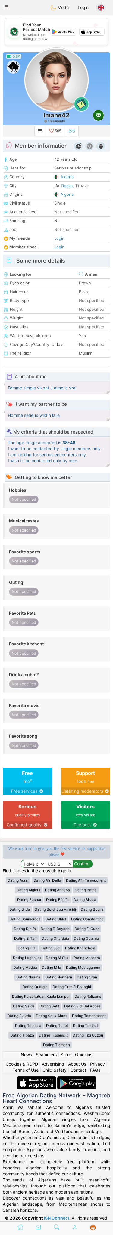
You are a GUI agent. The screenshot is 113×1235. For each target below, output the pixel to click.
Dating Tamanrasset (89, 1016)
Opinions (83, 1054)
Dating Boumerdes (24, 919)
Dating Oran (87, 977)
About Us (77, 1063)
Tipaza (67, 185)
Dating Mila (51, 967)
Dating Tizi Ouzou (88, 1035)
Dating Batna (86, 890)
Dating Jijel (50, 948)
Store (66, 1054)
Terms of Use (26, 1070)
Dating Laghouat (27, 957)
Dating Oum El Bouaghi (71, 986)
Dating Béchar (29, 899)
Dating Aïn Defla (47, 880)
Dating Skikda (19, 1016)
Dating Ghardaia (55, 938)
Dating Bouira (92, 909)
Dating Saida (24, 1006)
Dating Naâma (28, 977)
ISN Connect (56, 1217)
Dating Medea (25, 967)
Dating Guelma (86, 938)
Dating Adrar (18, 880)
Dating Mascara (86, 957)
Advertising (53, 1063)
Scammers (46, 1054)
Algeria (67, 176)
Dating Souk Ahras (51, 1016)
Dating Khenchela (80, 948)
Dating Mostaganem (83, 967)
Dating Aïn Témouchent (86, 880)
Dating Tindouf (85, 1025)
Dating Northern (58, 977)
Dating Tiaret (57, 1025)
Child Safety (54, 1070)
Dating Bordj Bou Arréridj (55, 909)
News (26, 1054)
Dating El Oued (86, 928)
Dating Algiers (28, 890)
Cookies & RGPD (22, 1063)
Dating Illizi (27, 948)
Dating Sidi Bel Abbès (82, 1006)
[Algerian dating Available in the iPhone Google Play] (76, 1079)
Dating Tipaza (22, 1035)
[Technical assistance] (92, 1228)
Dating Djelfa (25, 928)
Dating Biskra (85, 899)
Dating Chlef (55, 919)
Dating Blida (19, 909)
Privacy (97, 1063)
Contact (78, 1070)
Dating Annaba (57, 890)
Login (83, 7)
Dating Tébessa (28, 1025)
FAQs (95, 1070)
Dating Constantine (87, 919)
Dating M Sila (57, 957)
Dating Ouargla (35, 986)
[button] (6, 6)
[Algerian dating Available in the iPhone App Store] (37, 1079)
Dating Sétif (49, 1006)
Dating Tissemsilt (53, 1035)
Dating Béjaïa (57, 899)
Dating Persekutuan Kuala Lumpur (41, 996)
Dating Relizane (87, 996)
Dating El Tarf (25, 938)
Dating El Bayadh (55, 928)
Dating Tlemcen (56, 1045)
